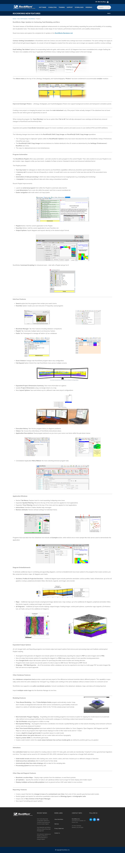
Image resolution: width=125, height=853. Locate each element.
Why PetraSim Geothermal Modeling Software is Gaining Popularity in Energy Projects (44, 837)
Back (108, 13)
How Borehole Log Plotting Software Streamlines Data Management (44, 829)
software (42, 7)
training (62, 7)
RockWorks (32, 18)
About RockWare (58, 819)
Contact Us (57, 833)
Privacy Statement (59, 828)
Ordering (88, 7)
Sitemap (56, 824)
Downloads (79, 7)
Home (14, 18)
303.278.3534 (79, 827)
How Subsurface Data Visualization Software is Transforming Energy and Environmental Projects (43, 821)
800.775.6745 (102, 1)
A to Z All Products (22, 18)
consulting (52, 7)
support (70, 7)
